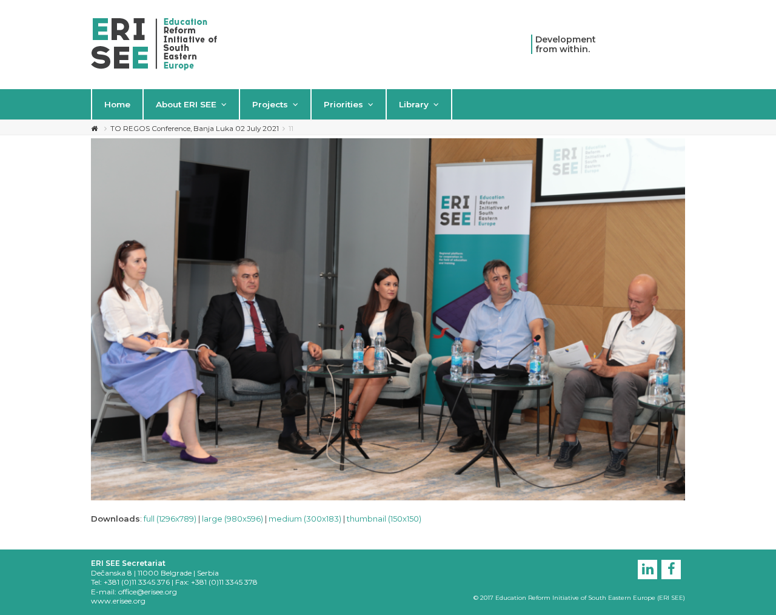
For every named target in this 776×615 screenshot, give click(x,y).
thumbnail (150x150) (384, 518)
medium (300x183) (305, 518)
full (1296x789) (170, 518)
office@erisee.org (147, 591)
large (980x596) (232, 518)
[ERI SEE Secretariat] (154, 43)
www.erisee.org (118, 600)
